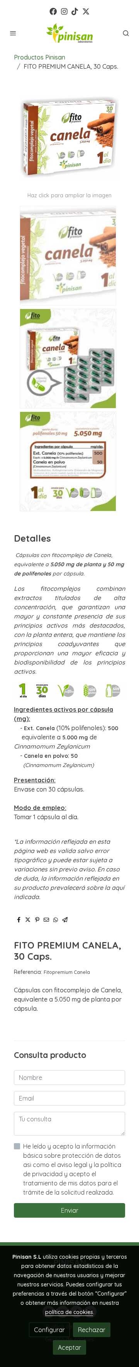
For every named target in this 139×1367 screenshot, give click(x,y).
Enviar (69, 1210)
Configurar (49, 1330)
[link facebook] (53, 11)
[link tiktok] (74, 11)
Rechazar (91, 1330)
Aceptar (69, 1347)
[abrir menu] (13, 33)
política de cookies (69, 1312)
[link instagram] (64, 11)
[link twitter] (86, 11)
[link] (69, 33)
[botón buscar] (126, 33)
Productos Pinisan (39, 57)
